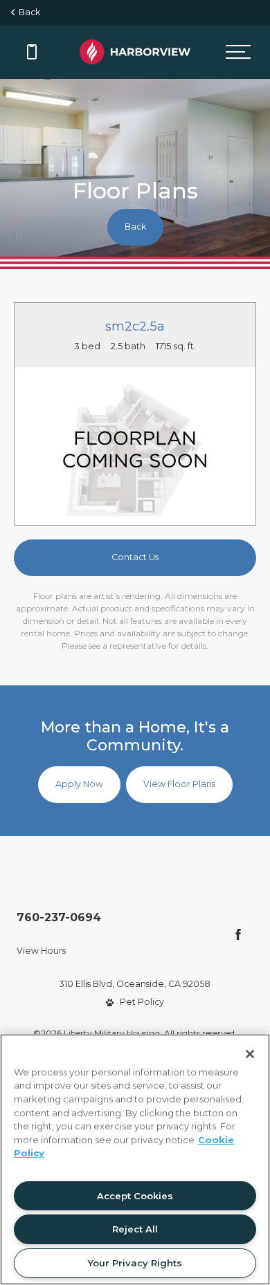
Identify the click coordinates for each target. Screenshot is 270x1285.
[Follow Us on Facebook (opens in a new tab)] (238, 934)
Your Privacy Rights (135, 1262)
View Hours (41, 950)
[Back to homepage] (135, 51)
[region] (135, 1159)
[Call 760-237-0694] (32, 52)
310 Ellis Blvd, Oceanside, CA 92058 (135, 984)
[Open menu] (237, 52)
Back (27, 12)
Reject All (135, 1229)
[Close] (250, 1054)
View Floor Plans (179, 784)
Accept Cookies (135, 1195)
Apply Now (79, 784)
